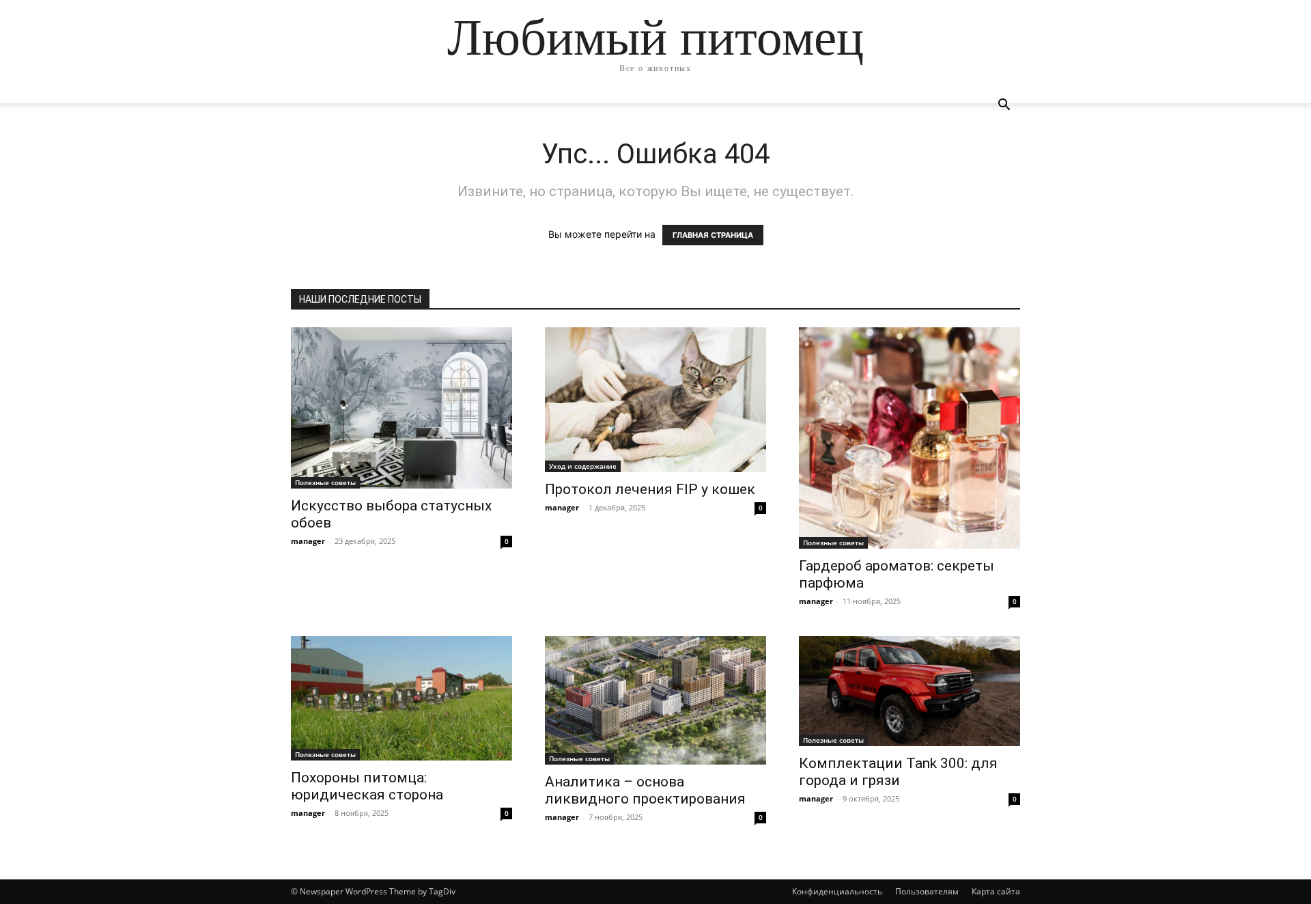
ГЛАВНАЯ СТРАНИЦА (713, 235)
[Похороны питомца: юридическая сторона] (401, 698)
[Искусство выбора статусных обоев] (401, 408)
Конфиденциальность (837, 891)
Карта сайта (996, 891)
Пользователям (927, 891)
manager (308, 541)
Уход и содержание (583, 466)
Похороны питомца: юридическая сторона (367, 786)
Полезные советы (325, 482)
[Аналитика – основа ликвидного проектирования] (655, 700)
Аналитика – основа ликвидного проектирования (645, 790)
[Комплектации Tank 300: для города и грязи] (909, 691)
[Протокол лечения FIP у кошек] (655, 399)
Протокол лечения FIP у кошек (650, 489)
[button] (1003, 106)
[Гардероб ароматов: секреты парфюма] (909, 438)
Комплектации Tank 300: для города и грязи (898, 772)
